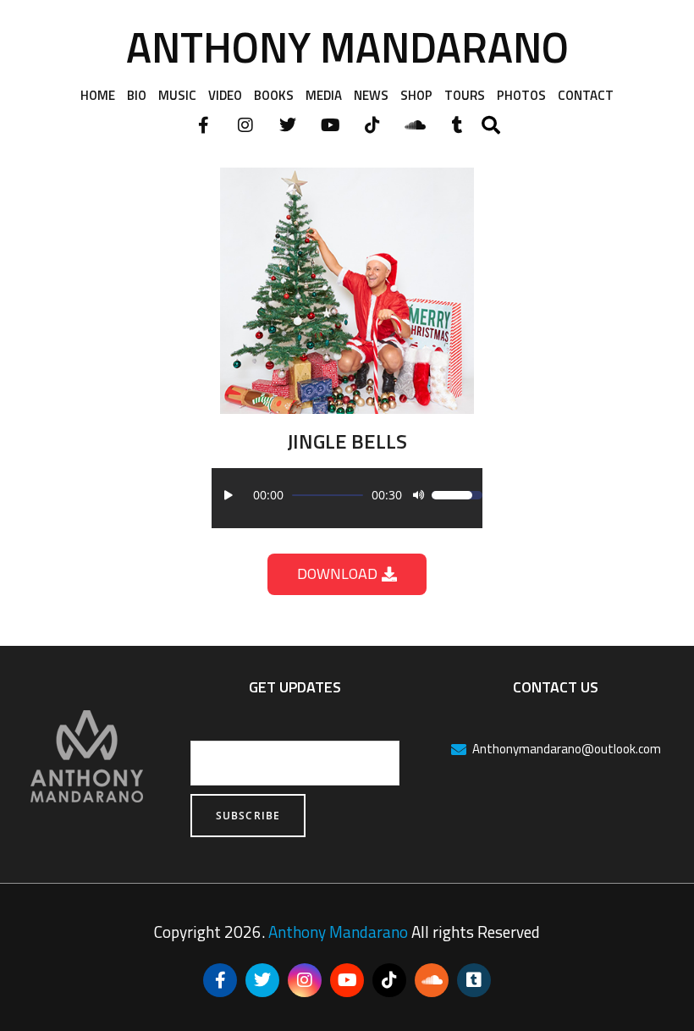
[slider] (327, 495)
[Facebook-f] (203, 125)
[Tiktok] (372, 125)
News (371, 95)
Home (97, 95)
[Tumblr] (457, 125)
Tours (464, 95)
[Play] (228, 494)
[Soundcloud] (415, 125)
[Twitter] (288, 125)
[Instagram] (245, 125)
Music (177, 95)
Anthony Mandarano (347, 46)
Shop (416, 95)
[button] (491, 125)
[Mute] (418, 495)
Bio (136, 95)
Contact (586, 95)
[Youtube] (330, 125)
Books (274, 95)
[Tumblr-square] (474, 980)
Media (324, 95)
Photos (521, 95)
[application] (347, 494)
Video (225, 95)
